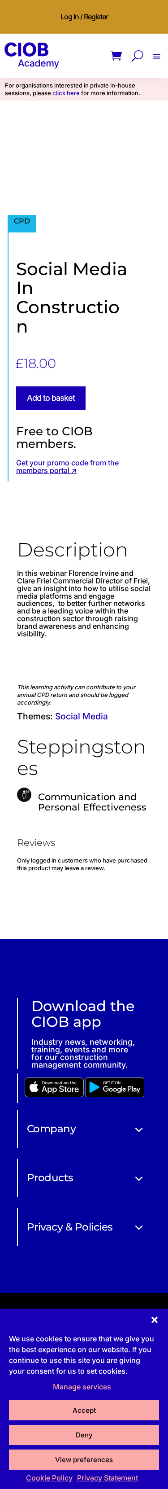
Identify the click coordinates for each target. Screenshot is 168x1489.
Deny (84, 1435)
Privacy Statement (107, 1477)
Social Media (81, 716)
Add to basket (51, 398)
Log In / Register (84, 16)
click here (66, 92)
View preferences (84, 1459)
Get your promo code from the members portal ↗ (67, 466)
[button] (154, 1319)
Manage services (82, 1386)
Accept (84, 1410)
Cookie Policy (49, 1477)
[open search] (137, 55)
